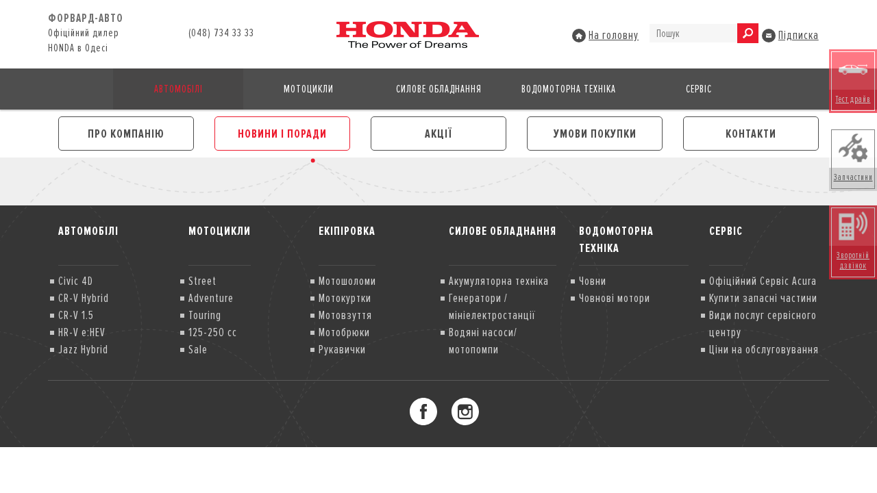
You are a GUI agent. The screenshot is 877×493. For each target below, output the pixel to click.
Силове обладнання (439, 89)
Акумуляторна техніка (499, 280)
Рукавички (342, 349)
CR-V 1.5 (76, 315)
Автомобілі (178, 89)
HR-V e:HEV (82, 332)
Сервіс (699, 89)
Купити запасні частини (763, 297)
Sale (198, 349)
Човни (592, 280)
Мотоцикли (309, 89)
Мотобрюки (344, 332)
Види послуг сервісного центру (763, 323)
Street (202, 280)
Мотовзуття (345, 315)
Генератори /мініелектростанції (492, 306)
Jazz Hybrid (83, 349)
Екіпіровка (347, 230)
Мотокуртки (345, 297)
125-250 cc (212, 332)
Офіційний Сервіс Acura (763, 280)
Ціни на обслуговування (764, 349)
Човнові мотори (614, 297)
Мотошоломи (347, 280)
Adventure (211, 297)
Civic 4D (75, 280)
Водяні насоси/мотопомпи (483, 341)
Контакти (751, 133)
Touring (204, 315)
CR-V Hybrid (83, 297)
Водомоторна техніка (568, 89)
